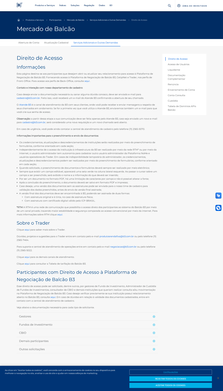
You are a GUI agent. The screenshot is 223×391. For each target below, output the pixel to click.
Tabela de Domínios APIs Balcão (182, 108)
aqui (87, 81)
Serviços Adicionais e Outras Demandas (108, 20)
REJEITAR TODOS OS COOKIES (170, 378)
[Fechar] (218, 378)
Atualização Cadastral (56, 42)
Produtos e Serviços (35, 20)
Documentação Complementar (176, 77)
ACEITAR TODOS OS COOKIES (170, 385)
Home (18, 20)
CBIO (22, 333)
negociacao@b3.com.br (123, 246)
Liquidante (174, 69)
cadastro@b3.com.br (28, 98)
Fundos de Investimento (35, 324)
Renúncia (173, 84)
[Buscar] (169, 5)
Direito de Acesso (178, 58)
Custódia (173, 100)
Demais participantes (34, 341)
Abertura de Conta (28, 42)
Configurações (170, 372)
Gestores (25, 316)
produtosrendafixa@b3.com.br (117, 236)
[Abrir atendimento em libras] (218, 208)
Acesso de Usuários (178, 64)
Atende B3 (25, 104)
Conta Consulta (176, 95)
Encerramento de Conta (181, 89)
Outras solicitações (32, 349)
